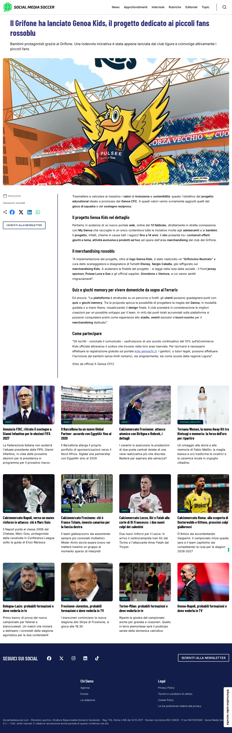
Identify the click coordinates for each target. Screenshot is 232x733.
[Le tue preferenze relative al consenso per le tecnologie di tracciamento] (228, 549)
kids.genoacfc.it (146, 351)
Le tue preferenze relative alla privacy (179, 706)
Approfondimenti (135, 7)
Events (84, 693)
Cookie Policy (166, 700)
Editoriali (191, 7)
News (116, 7)
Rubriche (175, 7)
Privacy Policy (166, 687)
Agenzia (85, 687)
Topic (205, 7)
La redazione (87, 700)
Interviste (158, 7)
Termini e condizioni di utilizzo (175, 693)
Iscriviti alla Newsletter (24, 225)
